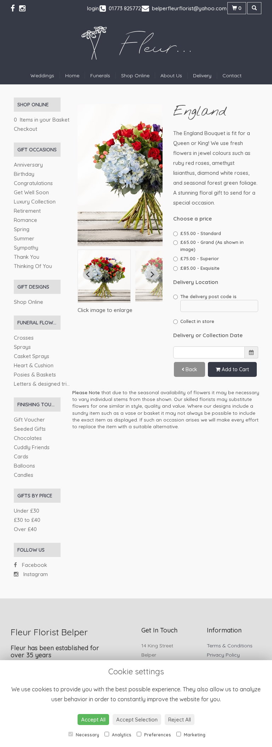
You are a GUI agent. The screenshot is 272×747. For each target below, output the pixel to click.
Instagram (35, 574)
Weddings (42, 75)
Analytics (121, 734)
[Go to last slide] (88, 274)
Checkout (25, 129)
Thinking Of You (33, 266)
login (93, 8)
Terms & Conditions (230, 645)
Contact (232, 75)
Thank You (26, 256)
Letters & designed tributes (47, 383)
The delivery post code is (208, 296)
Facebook (34, 565)
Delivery (202, 75)
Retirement (27, 210)
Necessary (87, 734)
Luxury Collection (35, 201)
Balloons (24, 465)
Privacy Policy (223, 655)
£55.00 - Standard (200, 233)
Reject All (179, 719)
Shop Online (135, 75)
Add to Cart (234, 369)
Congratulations (33, 183)
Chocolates (28, 438)
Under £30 (26, 510)
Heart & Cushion (33, 365)
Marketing (194, 734)
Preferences (157, 734)
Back (190, 369)
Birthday (24, 174)
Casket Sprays (31, 356)
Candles (23, 475)
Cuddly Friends (32, 447)
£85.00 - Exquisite (200, 268)
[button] (104, 276)
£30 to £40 (27, 520)
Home (72, 75)
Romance (25, 220)
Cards (21, 456)
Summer (24, 238)
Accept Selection (137, 719)
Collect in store (197, 321)
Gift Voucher (29, 419)
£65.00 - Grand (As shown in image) (212, 245)
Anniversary (28, 164)
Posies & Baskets (35, 374)
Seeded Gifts (30, 428)
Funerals (100, 75)
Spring (21, 229)
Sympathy (26, 247)
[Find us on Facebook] (15, 8)
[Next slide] (152, 274)
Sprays (22, 347)
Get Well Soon (31, 192)
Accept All (93, 719)
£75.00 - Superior (199, 258)
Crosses (24, 337)
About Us (171, 75)
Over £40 (25, 529)
